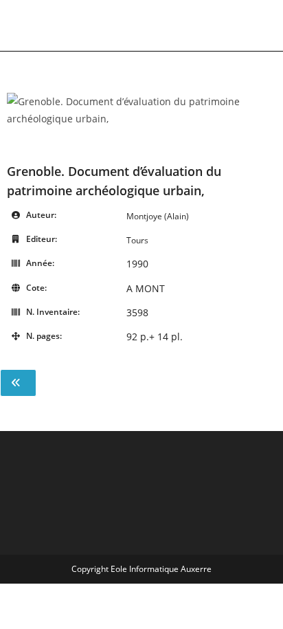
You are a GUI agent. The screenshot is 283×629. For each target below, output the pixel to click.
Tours (137, 240)
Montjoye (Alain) (157, 216)
